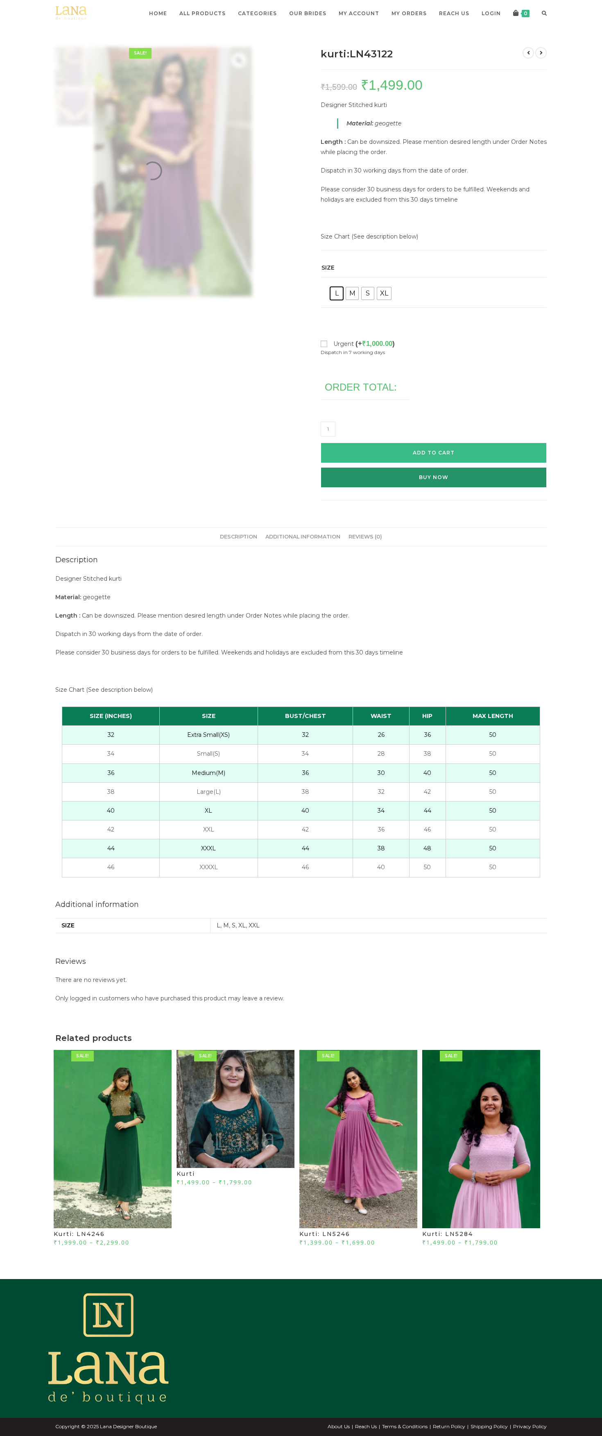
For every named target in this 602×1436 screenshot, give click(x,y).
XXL (254, 942)
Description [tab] (238, 553)
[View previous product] (528, 69)
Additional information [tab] (302, 553)
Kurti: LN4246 (79, 1250)
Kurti (186, 1190)
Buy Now (433, 494)
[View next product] (541, 69)
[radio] (336, 310)
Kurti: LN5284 (447, 1250)
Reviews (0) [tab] (365, 553)
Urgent (364, 360)
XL (242, 942)
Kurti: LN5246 (324, 1250)
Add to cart (434, 469)
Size (328, 284)
